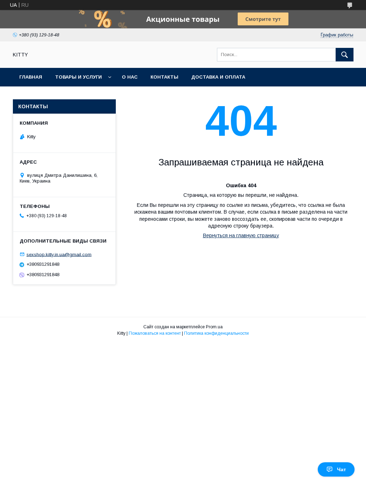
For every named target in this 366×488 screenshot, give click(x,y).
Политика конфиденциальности (216, 333)
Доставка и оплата (218, 77)
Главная (30, 77)
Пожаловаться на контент (155, 333)
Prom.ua (214, 326)
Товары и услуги (78, 77)
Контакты (164, 77)
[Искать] (344, 54)
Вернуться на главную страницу (241, 235)
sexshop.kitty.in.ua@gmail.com (59, 254)
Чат (341, 469)
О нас (130, 77)
